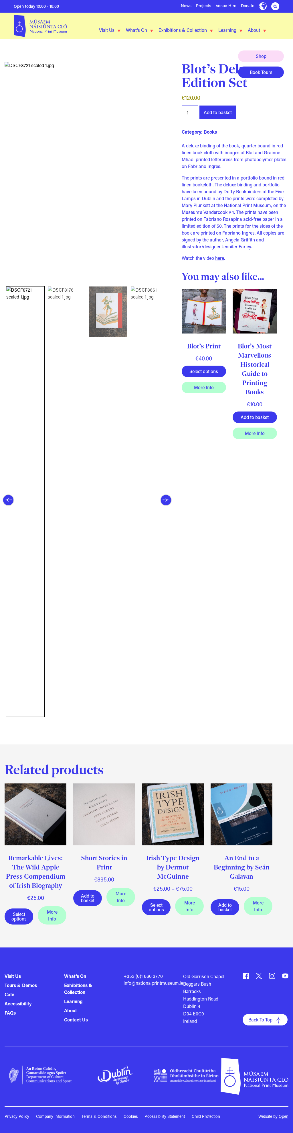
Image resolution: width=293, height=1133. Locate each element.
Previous (8, 500)
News (186, 5)
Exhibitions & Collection (183, 30)
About (254, 30)
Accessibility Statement (165, 1116)
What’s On (136, 30)
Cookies (131, 1116)
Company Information (55, 1116)
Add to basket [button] (255, 417)
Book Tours (261, 72)
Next (166, 500)
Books (210, 132)
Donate (247, 5)
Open (283, 1116)
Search (275, 6)
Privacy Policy (17, 1116)
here (219, 258)
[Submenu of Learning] (240, 31)
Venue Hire (226, 5)
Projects (203, 5)
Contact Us (76, 1020)
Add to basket (218, 112)
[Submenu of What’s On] (151, 31)
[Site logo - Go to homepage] (40, 26)
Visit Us (106, 30)
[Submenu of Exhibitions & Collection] (211, 31)
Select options (203, 371)
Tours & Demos (21, 985)
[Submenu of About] (264, 31)
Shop (261, 56)
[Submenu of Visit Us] (119, 31)
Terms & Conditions (99, 1116)
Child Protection (206, 1116)
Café (9, 994)
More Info (203, 387)
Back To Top (260, 1020)
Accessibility (18, 1004)
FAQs (10, 1013)
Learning (227, 30)
